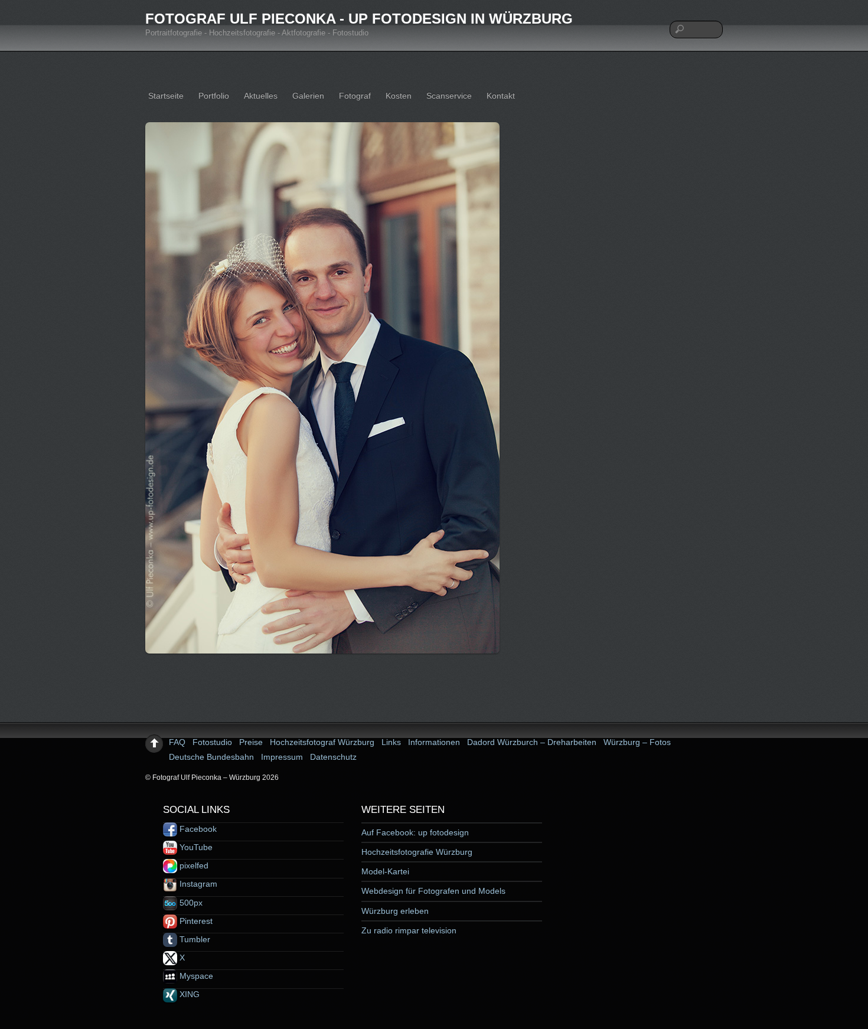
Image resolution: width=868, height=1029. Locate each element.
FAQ (177, 742)
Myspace (195, 976)
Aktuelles (261, 95)
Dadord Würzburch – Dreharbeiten (531, 742)
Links (391, 742)
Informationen (434, 742)
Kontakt (501, 95)
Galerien (308, 95)
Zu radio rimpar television (408, 930)
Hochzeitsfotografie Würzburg (416, 852)
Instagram (197, 883)
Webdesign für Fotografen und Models (433, 891)
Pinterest (195, 921)
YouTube (195, 847)
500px (190, 902)
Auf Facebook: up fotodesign (415, 832)
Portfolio (213, 95)
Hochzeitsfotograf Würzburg (322, 742)
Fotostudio (212, 742)
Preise (251, 742)
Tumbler (193, 939)
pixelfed (192, 865)
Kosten (399, 95)
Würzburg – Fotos (637, 742)
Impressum (282, 757)
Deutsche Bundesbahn (211, 757)
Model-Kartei (385, 871)
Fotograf (355, 95)
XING (188, 994)
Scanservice (449, 95)
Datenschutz (333, 757)
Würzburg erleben (395, 911)
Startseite (166, 95)
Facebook (197, 829)
